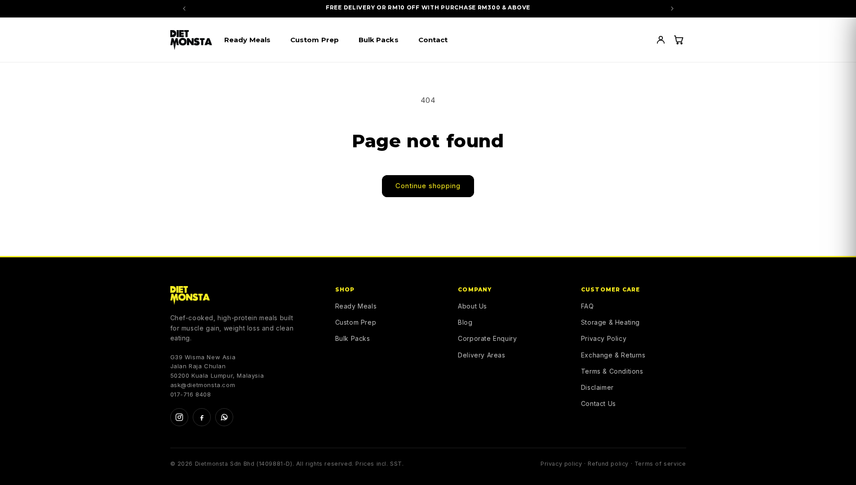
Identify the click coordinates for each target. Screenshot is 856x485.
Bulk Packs (352, 338)
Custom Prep (356, 322)
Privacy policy (561, 463)
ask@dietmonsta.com (202, 384)
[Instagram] (179, 417)
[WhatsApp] (224, 417)
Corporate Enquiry (487, 338)
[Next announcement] (672, 8)
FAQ (587, 306)
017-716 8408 (190, 394)
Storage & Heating (610, 322)
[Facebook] (202, 417)
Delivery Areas (481, 355)
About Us (472, 306)
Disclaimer (597, 387)
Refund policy (608, 463)
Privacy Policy (603, 338)
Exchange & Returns (613, 355)
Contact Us (598, 403)
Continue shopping (428, 185)
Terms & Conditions (612, 371)
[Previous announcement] (184, 8)
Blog (465, 322)
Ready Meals (356, 306)
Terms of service (660, 463)
